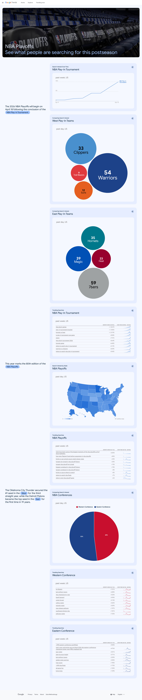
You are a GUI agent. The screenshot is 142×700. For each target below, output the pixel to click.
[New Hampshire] (120, 389)
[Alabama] (107, 407)
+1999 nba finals (60, 665)
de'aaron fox (59, 668)
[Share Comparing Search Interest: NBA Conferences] (132, 492)
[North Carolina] (114, 402)
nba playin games (61, 327)
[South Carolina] (113, 405)
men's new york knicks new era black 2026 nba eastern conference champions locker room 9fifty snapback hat (76, 648)
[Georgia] (111, 406)
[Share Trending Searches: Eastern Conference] (132, 628)
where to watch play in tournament (66, 346)
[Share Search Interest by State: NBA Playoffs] (132, 366)
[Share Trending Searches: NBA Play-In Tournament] (132, 310)
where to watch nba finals (63, 475)
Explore (30, 2)
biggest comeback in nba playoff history (68, 467)
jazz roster (59, 652)
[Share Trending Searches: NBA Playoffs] (132, 435)
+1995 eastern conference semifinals (67, 645)
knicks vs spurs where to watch (65, 472)
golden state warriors (62, 660)
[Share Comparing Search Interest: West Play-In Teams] (132, 118)
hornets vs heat (60, 332)
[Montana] (83, 386)
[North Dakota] (92, 387)
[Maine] (122, 387)
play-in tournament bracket (64, 330)
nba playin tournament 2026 (64, 340)
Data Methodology (51, 694)
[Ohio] (110, 396)
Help (113, 694)
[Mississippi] (103, 407)
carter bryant (60, 600)
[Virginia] (114, 399)
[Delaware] (117, 396)
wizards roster (60, 605)
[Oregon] (72, 388)
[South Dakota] (92, 391)
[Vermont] (119, 389)
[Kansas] (94, 399)
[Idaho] (78, 388)
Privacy (30, 694)
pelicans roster (60, 614)
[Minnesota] (98, 389)
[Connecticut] (120, 392)
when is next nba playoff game (65, 478)
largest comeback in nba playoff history (68, 470)
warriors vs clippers (62, 349)
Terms (36, 694)
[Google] (21, 694)
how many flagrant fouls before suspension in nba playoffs (73, 456)
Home (23, 2)
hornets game (60, 343)
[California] (71, 397)
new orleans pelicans (62, 608)
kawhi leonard (60, 597)
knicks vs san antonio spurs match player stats (70, 459)
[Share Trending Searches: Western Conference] (132, 573)
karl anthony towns (61, 592)
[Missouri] (100, 400)
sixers (57, 338)
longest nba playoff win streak (65, 464)
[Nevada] (74, 397)
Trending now (40, 2)
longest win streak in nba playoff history (68, 462)
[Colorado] (86, 398)
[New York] (117, 391)
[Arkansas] (100, 404)
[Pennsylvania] (115, 394)
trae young (59, 663)
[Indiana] (106, 397)
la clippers (59, 589)
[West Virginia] (112, 397)
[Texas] (91, 409)
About (42, 694)
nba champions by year (63, 595)
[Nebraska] (92, 395)
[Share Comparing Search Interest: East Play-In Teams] (132, 211)
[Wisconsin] (102, 390)
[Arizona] (78, 404)
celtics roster (60, 603)
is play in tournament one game (65, 335)
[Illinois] (103, 397)
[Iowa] (99, 394)
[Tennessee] (107, 402)
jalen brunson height (62, 654)
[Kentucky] (107, 400)
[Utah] (80, 397)
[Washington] (73, 384)
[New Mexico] (85, 405)
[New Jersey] (118, 395)
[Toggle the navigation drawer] (3, 3)
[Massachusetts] (121, 391)
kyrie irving (59, 671)
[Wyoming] (84, 392)
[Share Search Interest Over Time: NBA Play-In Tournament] (132, 67)
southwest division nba (63, 611)
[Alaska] (70, 413)
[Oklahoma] (93, 403)
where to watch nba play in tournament (67, 351)
